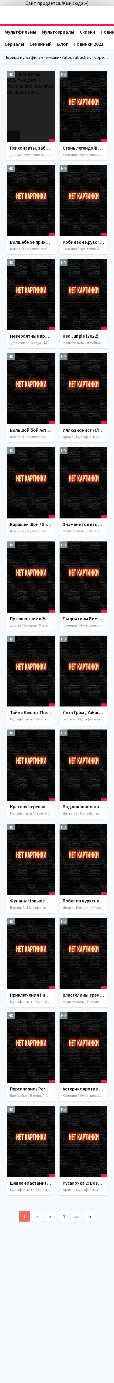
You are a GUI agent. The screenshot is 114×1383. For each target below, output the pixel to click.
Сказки (87, 32)
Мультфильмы (20, 32)
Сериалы (14, 44)
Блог (62, 44)
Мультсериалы (58, 32)
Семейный (40, 44)
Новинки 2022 (88, 44)
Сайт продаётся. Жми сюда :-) (57, 3)
